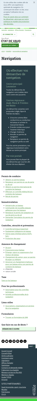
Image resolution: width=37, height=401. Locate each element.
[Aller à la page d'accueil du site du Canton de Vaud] (18, 40)
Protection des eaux (12, 238)
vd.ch (3, 51)
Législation (11, 30)
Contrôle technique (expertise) (16, 229)
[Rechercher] (33, 34)
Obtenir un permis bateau (15, 180)
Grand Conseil (6, 351)
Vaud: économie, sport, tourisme (13, 387)
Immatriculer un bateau (14, 205)
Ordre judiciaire (7, 356)
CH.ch (3, 394)
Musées (4, 389)
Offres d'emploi (19, 30)
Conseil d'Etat (6, 353)
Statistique (5, 365)
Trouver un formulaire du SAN (16, 317)
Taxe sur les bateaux (9, 280)
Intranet (4, 380)
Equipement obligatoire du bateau (18, 231)
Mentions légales (7, 375)
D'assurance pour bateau (14, 250)
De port (8, 248)
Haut (31, 346)
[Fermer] (34, 2)
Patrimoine (5, 392)
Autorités (4, 30)
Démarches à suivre (10, 329)
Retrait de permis (11, 196)
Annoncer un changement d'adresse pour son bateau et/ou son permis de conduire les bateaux (19, 264)
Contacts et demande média (11, 368)
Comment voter (7, 358)
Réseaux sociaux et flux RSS (11, 372)
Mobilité (8, 51)
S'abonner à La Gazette (10, 370)
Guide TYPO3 (6, 377)
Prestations (28, 30)
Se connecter (8, 34)
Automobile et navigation (20, 51)
